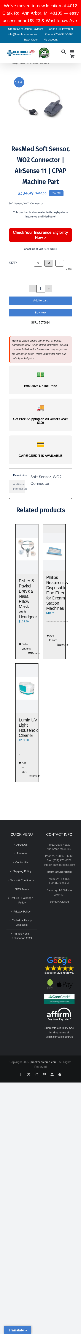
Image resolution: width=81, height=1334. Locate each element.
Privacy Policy (21, 911)
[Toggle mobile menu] (72, 51)
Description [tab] (19, 475)
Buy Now (40, 312)
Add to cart (40, 300)
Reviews (22, 853)
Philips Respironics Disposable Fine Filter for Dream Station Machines (57, 593)
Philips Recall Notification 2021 (22, 936)
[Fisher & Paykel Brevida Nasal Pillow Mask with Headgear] (27, 549)
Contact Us (22, 862)
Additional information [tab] (19, 486)
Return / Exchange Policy (22, 900)
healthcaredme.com (44, 1062)
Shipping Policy (22, 871)
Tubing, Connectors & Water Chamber (29, 63)
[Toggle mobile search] (63, 51)
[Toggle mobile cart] (72, 56)
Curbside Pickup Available (22, 922)
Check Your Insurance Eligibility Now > (40, 235)
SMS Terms (22, 889)
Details (34, 653)
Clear (69, 269)
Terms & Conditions (22, 880)
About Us (21, 844)
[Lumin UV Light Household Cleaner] (27, 688)
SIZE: (13, 263)
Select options (25, 646)
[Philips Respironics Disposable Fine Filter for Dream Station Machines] (54, 552)
